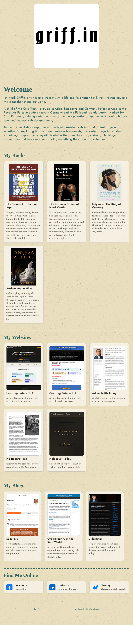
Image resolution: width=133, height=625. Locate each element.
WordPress (94, 609)
